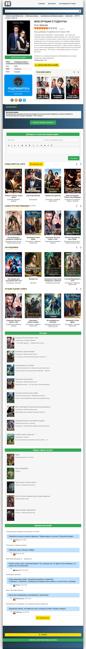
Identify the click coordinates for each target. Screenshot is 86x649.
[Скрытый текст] (41, 145)
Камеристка (33, 279)
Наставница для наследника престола (14, 279)
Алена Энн (69, 16)
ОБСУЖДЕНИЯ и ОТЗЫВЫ (67, 3)
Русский (17, 72)
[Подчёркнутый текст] (15, 145)
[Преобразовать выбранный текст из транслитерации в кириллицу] (48, 145)
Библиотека (18, 3)
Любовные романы (20, 62)
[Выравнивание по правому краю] (29, 145)
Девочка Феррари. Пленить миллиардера (72, 196)
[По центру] (26, 145)
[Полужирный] (8, 145)
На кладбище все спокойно (53, 321)
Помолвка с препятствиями (33, 321)
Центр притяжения (33, 195)
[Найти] (79, 11)
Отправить (73, 158)
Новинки (41, 3)
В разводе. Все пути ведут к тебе (53, 238)
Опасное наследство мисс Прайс (72, 238)
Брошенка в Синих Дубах (33, 238)
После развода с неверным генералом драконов (14, 238)
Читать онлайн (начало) (43, 122)
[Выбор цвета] (37, 145)
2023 (16, 66)
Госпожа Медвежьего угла (72, 279)
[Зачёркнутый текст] (18, 145)
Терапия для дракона (53, 195)
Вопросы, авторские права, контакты (43, 640)
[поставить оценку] (36, 28)
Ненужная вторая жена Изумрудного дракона (52, 279)
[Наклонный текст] (11, 145)
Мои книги (52, 3)
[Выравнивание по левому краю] (22, 145)
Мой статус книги (18, 57)
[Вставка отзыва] (45, 145)
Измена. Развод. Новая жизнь (13, 196)
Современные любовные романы (17, 63)
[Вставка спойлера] (51, 145)
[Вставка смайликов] (33, 145)
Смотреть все (37, 164)
